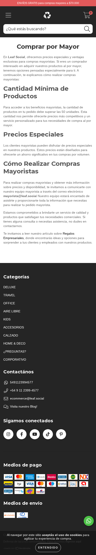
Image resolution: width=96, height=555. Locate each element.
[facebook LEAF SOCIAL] (22, 434)
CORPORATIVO (14, 359)
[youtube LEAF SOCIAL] (35, 434)
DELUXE (9, 287)
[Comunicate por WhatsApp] (89, 521)
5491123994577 (21, 382)
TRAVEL (9, 295)
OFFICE (9, 303)
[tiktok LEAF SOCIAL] (48, 434)
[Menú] (8, 15)
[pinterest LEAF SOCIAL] (61, 434)
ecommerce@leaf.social (27, 398)
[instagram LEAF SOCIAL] (8, 434)
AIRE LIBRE (11, 311)
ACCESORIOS (13, 327)
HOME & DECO (14, 343)
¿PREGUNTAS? (14, 351)
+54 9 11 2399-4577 (24, 390)
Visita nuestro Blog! (23, 406)
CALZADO (10, 335)
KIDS (6, 319)
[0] (86, 16)
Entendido (48, 547)
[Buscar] (87, 29)
